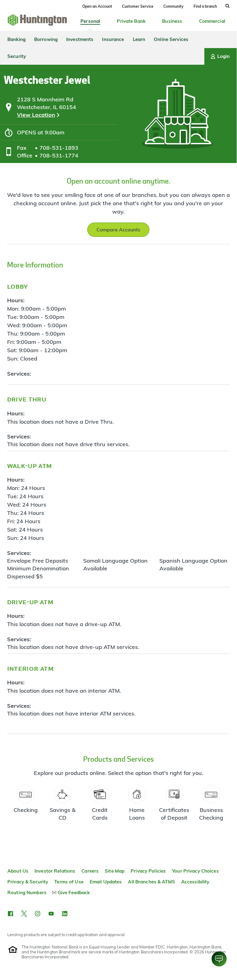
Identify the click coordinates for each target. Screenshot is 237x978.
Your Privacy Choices (195, 871)
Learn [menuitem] (139, 39)
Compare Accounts (118, 229)
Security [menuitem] (16, 56)
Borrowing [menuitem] (46, 39)
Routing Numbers (27, 892)
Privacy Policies (148, 871)
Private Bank (131, 21)
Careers (90, 871)
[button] (10, 913)
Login (223, 56)
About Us (17, 871)
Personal (90, 21)
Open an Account (97, 6)
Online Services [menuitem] (171, 39)
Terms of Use (69, 882)
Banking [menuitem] (16, 39)
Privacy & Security (27, 882)
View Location (36, 114)
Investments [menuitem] (79, 39)
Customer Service (137, 6)
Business (172, 21)
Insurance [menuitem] (113, 39)
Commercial (212, 21)
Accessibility (195, 882)
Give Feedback (74, 892)
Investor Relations (55, 871)
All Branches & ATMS (151, 882)
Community (173, 6)
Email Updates (106, 882)
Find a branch (205, 6)
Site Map (115, 871)
